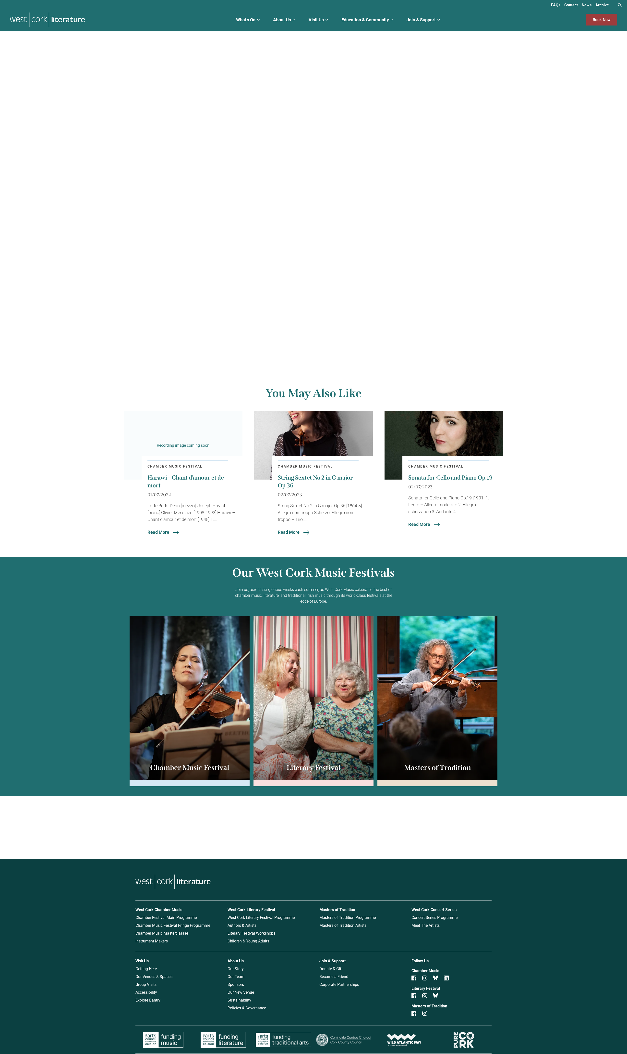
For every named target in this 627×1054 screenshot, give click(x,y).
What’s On (245, 20)
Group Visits (146, 984)
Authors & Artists (242, 925)
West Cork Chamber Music (158, 909)
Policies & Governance (247, 1007)
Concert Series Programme (434, 917)
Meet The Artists (425, 925)
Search (620, 5)
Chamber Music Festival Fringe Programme (172, 925)
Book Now (602, 19)
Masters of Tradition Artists (342, 925)
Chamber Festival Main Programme (166, 917)
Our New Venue (241, 992)
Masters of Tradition (337, 909)
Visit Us (316, 20)
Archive (602, 4)
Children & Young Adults (248, 940)
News (586, 4)
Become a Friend (333, 976)
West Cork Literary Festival (251, 909)
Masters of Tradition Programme (347, 917)
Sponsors (236, 984)
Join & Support (421, 20)
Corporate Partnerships (339, 984)
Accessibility (146, 992)
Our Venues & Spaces (153, 976)
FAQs (555, 4)
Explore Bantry (147, 1000)
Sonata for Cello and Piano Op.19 (450, 477)
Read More (158, 532)
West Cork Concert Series (434, 909)
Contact (571, 4)
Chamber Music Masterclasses (162, 933)
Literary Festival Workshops (251, 933)
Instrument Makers (151, 940)
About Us (282, 20)
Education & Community (365, 20)
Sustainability (239, 1000)
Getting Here (146, 968)
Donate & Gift (331, 968)
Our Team (236, 976)
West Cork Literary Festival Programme (261, 917)
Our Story (236, 968)
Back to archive (363, 334)
